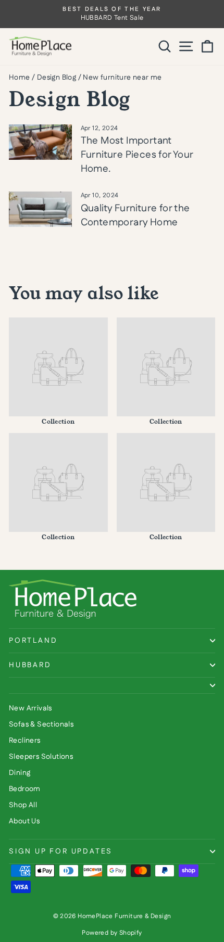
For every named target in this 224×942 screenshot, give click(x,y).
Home (19, 77)
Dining (19, 773)
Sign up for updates (61, 851)
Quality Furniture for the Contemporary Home (135, 215)
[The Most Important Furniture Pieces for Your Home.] (40, 142)
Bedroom (25, 789)
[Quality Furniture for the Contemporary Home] (40, 209)
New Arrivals (30, 708)
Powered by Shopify (112, 932)
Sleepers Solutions (41, 757)
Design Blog (56, 77)
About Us (24, 821)
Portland (33, 640)
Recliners (25, 740)
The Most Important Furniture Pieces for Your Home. (137, 154)
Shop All (23, 805)
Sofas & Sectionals (41, 724)
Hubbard (30, 665)
